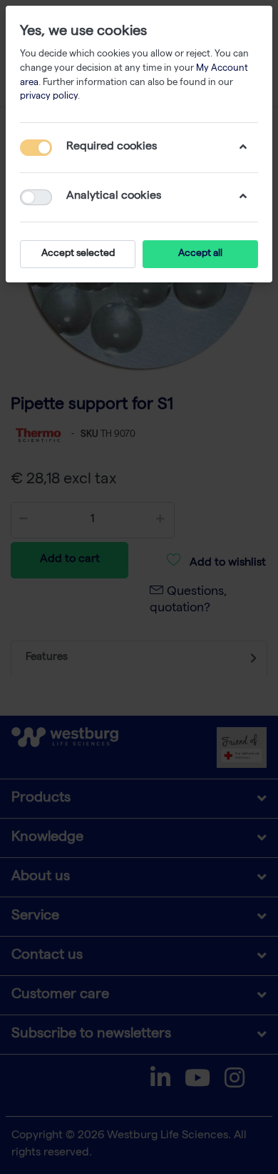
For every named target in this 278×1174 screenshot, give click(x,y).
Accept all (200, 254)
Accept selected (78, 254)
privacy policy (49, 97)
